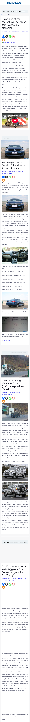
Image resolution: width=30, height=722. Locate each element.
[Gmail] (13, 36)
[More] (3, 40)
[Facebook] (3, 36)
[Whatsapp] (10, 36)
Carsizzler (7, 340)
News (3, 31)
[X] (6, 36)
